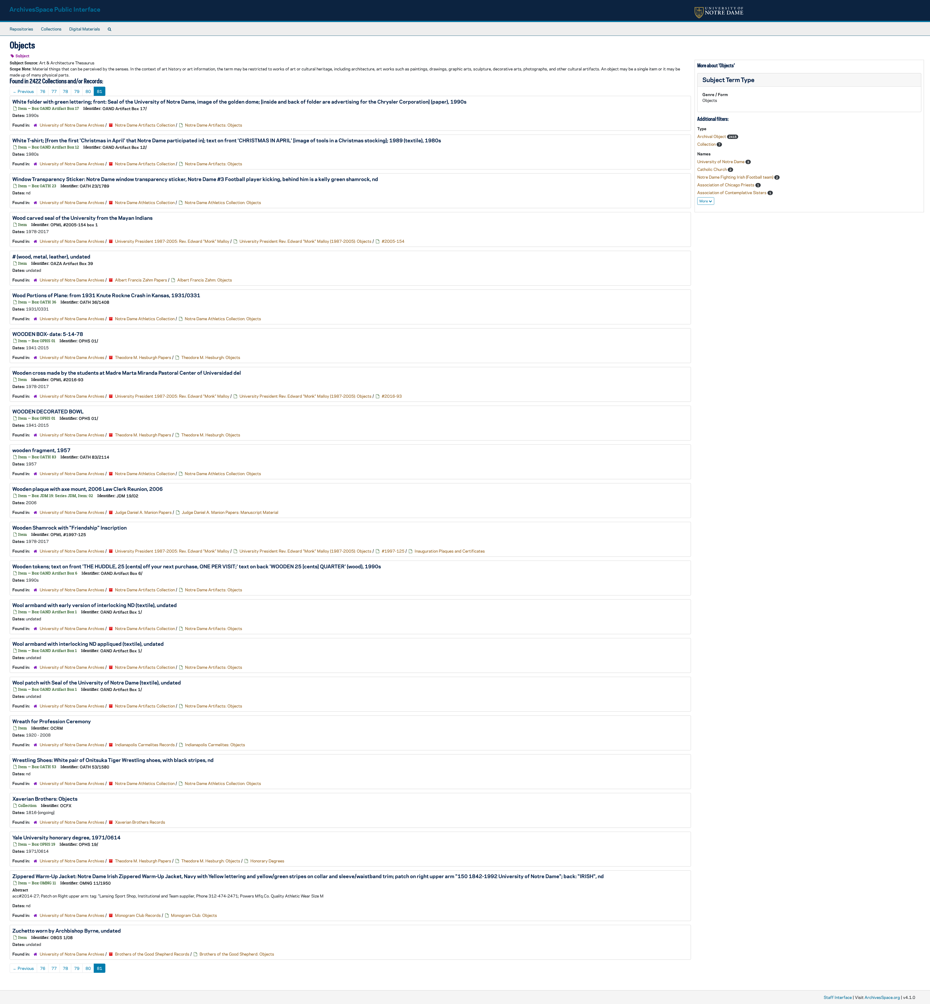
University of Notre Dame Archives (72, 125)
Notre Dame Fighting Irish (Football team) (735, 177)
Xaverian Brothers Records (140, 822)
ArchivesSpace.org (882, 997)
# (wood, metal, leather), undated (51, 256)
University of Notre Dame (721, 161)
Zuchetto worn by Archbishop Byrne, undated (66, 930)
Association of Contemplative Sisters (732, 192)
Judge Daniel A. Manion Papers (143, 512)
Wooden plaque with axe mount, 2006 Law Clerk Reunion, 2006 (87, 488)
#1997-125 (393, 551)
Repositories (21, 28)
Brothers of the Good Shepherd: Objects (237, 954)
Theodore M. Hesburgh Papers (143, 357)
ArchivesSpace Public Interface (54, 9)
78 (65, 91)
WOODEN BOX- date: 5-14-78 (47, 333)
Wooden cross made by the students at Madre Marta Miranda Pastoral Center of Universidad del (126, 372)
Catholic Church (712, 169)
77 (54, 91)
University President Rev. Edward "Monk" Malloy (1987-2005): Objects (306, 241)
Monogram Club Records (138, 915)
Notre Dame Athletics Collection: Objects (223, 202)
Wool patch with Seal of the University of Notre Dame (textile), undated (96, 682)
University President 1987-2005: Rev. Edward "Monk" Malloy (172, 241)
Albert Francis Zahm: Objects (204, 279)
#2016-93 (392, 396)
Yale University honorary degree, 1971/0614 (66, 837)
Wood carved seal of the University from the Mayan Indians (82, 217)
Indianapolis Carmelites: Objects (215, 744)
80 (88, 91)
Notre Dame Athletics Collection (145, 202)
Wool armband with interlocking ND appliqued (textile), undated (88, 643)
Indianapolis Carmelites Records (145, 744)
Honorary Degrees (267, 860)
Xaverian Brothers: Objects (45, 798)
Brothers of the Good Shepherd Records (152, 954)
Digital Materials (84, 28)
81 (99, 91)
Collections (51, 28)
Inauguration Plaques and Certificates (450, 551)
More (704, 200)
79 (76, 91)
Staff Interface (838, 997)
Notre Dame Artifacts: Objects (213, 125)
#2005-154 (393, 241)
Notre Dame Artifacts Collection (145, 125)
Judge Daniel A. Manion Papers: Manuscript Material (230, 512)
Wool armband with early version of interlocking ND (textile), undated (94, 604)
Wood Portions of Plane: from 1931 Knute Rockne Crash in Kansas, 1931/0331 (106, 295)
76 (42, 91)
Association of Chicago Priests (726, 184)
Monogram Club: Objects (194, 915)
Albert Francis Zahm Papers (141, 279)
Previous (23, 91)
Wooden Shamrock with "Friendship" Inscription (69, 527)
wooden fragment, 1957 (41, 450)
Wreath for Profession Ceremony (51, 721)
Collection (707, 144)
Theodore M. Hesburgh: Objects (210, 357)
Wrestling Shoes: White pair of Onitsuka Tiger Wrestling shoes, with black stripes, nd (113, 759)
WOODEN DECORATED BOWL (48, 411)
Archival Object (712, 136)
